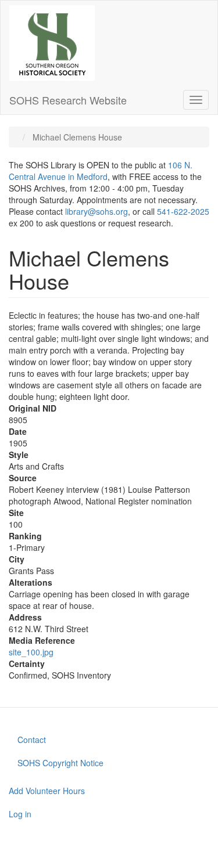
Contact (31, 739)
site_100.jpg (31, 652)
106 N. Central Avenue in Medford (100, 170)
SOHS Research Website (68, 99)
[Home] (52, 43)
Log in (20, 814)
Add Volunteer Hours (47, 790)
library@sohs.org (96, 211)
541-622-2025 (183, 211)
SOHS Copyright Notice (60, 763)
